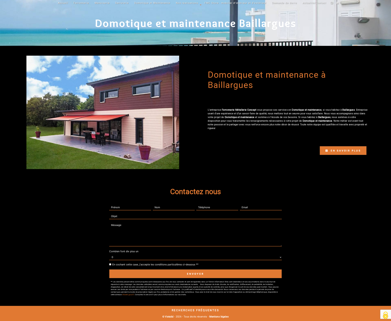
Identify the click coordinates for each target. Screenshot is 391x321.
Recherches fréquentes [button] (195, 310)
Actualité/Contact (314, 3)
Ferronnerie (81, 3)
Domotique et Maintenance (152, 3)
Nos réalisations (187, 3)
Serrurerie (122, 3)
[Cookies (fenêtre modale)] (385, 315)
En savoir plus (345, 150)
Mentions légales (219, 316)
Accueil (63, 3)
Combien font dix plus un (123, 251)
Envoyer (195, 273)
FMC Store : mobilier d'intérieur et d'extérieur (236, 3)
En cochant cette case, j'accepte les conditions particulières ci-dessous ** (155, 264)
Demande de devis (284, 3)
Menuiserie (102, 3)
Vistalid (169, 316)
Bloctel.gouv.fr (128, 295)
